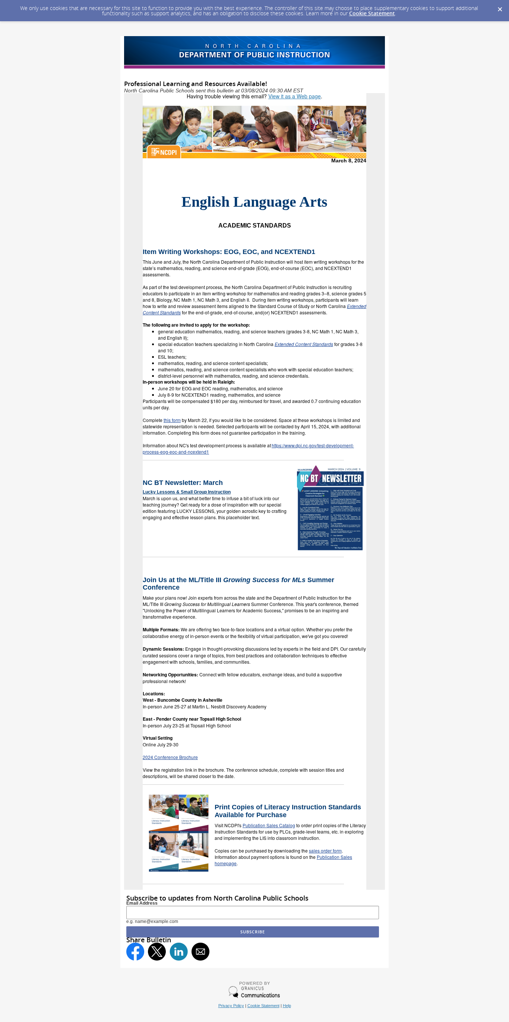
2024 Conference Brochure (170, 757)
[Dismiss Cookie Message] (499, 7)
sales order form (325, 850)
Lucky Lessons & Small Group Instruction (187, 492)
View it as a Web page (294, 96)
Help (287, 1005)
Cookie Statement (372, 13)
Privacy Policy (231, 1005)
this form (172, 420)
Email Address (142, 903)
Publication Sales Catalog (269, 825)
